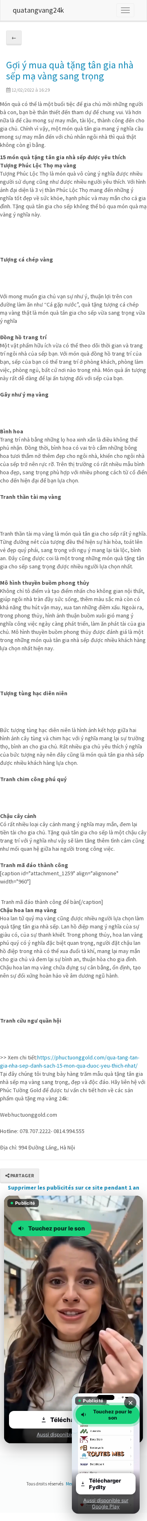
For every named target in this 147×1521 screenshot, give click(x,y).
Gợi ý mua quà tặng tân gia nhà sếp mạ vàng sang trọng (70, 70)
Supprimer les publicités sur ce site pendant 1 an (73, 1187)
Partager (21, 1175)
